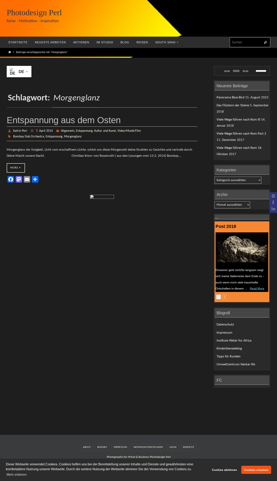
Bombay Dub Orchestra (28, 136)
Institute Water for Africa (234, 340)
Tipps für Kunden (228, 356)
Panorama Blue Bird (230, 97)
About (87, 447)
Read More (257, 288)
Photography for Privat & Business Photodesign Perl (139, 457)
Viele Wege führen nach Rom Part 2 (241, 133)
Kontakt (102, 447)
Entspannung (84, 131)
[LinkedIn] (272, 209)
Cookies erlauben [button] (256, 469)
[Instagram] (272, 196)
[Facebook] (272, 202)
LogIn (173, 447)
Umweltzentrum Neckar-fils (236, 364)
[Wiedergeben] (220, 71)
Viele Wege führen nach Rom (237, 148)
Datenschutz (225, 324)
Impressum (224, 332)
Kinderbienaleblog (229, 348)
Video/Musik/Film (129, 131)
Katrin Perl (20, 131)
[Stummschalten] (253, 71)
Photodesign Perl (34, 12)
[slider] (261, 70)
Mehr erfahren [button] (16, 474)
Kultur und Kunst (105, 131)
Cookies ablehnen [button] (224, 469)
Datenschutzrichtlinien (148, 447)
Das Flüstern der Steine (233, 105)
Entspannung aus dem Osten (64, 120)
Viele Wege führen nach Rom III (238, 119)
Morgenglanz (73, 136)
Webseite (188, 447)
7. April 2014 (44, 131)
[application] (242, 71)
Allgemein (67, 131)
